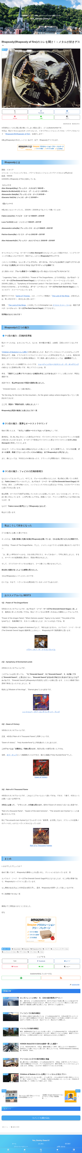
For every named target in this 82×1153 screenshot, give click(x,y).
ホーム (14, 1143)
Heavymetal (17, 949)
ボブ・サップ (12, 755)
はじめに (41, 1143)
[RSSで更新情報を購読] (60, 978)
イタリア (46, 949)
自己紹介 (68, 1143)
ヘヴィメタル (32, 952)
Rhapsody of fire (36, 949)
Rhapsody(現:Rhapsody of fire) (18, 134)
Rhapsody (26, 949)
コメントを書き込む (41, 1118)
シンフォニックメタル (10, 952)
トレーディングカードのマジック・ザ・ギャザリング (58, 364)
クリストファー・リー (61, 305)
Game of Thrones (23, 296)
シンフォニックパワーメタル (60, 949)
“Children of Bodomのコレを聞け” (15, 352)
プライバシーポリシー (21, 1146)
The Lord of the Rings (60, 296)
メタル (41, 952)
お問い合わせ (61, 1146)
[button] (67, 117)
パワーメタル (22, 952)
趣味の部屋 (7, 949)
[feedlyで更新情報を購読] (21, 978)
